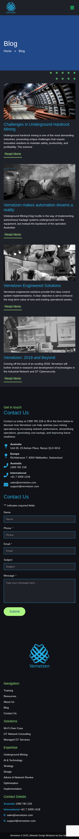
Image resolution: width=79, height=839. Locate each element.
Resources (10, 696)
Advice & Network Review (18, 777)
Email (8, 543)
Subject (8, 559)
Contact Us (10, 713)
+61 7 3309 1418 (20, 476)
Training (8, 690)
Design (8, 771)
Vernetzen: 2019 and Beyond (29, 357)
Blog (6, 707)
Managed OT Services (17, 739)
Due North (64, 835)
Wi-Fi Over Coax (13, 728)
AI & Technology (13, 760)
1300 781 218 (35, 421)
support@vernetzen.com (24, 486)
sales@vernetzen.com (23, 482)
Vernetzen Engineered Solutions (32, 285)
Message (10, 575)
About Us (9, 701)
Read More (13, 154)
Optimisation (11, 783)
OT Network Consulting (17, 733)
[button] (72, 7)
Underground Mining (16, 754)
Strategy (8, 765)
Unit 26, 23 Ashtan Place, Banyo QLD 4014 (35, 448)
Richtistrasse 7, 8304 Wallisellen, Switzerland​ (36, 457)
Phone (8, 528)
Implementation (13, 788)
